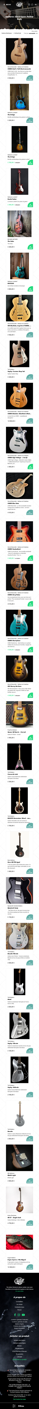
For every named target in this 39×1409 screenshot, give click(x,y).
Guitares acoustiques (19, 1343)
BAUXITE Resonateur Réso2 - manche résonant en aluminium (19, 818)
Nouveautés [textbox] (33, 33)
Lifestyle (19, 1357)
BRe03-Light (12, 1175)
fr (35, 4)
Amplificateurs (19, 1348)
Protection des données (20, 1326)
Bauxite (10, 1131)
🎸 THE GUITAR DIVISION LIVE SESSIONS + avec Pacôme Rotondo (20, 1371)
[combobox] (32, 33)
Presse (20, 1310)
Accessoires (19, 1354)
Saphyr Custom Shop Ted (16, 371)
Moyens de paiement (19, 1328)
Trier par (26, 33)
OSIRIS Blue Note (13, 503)
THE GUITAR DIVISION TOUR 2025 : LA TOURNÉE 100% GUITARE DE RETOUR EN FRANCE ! (19, 1386)
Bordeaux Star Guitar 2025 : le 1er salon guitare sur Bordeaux (19, 1395)
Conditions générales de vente (19, 1322)
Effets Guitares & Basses (19, 1351)
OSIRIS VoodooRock (14, 549)
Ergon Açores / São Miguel (17, 1260)
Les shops (19, 1304)
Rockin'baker (12, 199)
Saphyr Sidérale (13, 1087)
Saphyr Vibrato (13, 1043)
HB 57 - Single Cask (14, 1217)
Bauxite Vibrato (13, 954)
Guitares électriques (7, 33)
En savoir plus (20, 1291)
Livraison (19, 1330)
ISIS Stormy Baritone (14, 686)
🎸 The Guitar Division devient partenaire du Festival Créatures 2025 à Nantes (19, 1391)
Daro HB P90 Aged (14, 862)
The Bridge (11, 115)
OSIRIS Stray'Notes (14, 595)
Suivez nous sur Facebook (15, 1314)
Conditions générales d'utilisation (19, 1319)
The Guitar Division (19, 4)
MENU (8, 4)
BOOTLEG (11, 283)
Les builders (19, 1301)
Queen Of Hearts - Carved (17, 732)
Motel (9, 999)
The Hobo (11, 241)
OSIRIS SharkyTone (14, 640)
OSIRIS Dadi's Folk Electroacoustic (19, 69)
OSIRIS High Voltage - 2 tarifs (18, 457)
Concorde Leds (13, 774)
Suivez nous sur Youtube (23, 1314)
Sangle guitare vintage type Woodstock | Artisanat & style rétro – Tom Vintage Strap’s (19, 1380)
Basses (19, 1346)
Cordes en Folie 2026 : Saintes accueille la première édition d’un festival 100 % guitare (19, 1375)
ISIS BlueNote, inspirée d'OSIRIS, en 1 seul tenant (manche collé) (19, 326)
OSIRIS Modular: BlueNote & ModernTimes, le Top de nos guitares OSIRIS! (19, 414)
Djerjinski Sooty (13, 908)
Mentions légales (19, 1324)
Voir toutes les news (19, 1399)
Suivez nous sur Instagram (19, 1314)
